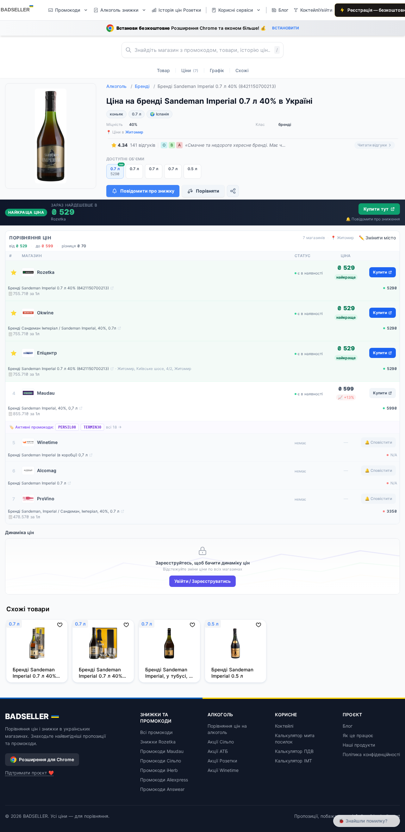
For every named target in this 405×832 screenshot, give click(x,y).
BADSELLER (27, 716)
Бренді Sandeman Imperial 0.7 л (37, 483)
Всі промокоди (156, 732)
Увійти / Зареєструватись (202, 581)
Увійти (325, 10)
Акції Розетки (222, 760)
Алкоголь (119, 86)
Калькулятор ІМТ (293, 760)
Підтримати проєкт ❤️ (29, 772)
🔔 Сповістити (378, 442)
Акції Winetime (223, 770)
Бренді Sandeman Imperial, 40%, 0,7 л (43, 408)
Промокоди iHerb (159, 770)
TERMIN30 (92, 427)
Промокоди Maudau (162, 751)
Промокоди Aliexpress (164, 779)
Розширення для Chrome (46, 759)
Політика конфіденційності (371, 754)
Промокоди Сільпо (160, 760)
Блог (347, 726)
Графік (217, 70)
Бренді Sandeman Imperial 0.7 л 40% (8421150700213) (58, 288)
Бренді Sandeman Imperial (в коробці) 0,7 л (48, 455)
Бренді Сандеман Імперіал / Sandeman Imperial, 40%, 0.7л (62, 328)
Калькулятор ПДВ (294, 751)
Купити (380, 272)
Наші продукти (359, 745)
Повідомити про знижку (147, 191)
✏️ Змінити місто (377, 237)
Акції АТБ (218, 751)
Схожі (241, 70)
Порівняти (207, 191)
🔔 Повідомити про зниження (373, 219)
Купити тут (376, 209)
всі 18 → (114, 427)
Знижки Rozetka (158, 741)
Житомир (134, 132)
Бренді (145, 86)
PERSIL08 (67, 427)
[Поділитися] (233, 191)
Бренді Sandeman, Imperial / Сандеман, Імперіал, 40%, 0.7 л (63, 511)
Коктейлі (284, 726)
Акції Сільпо (221, 741)
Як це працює (358, 735)
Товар (163, 70)
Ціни (189, 70)
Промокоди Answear (162, 789)
